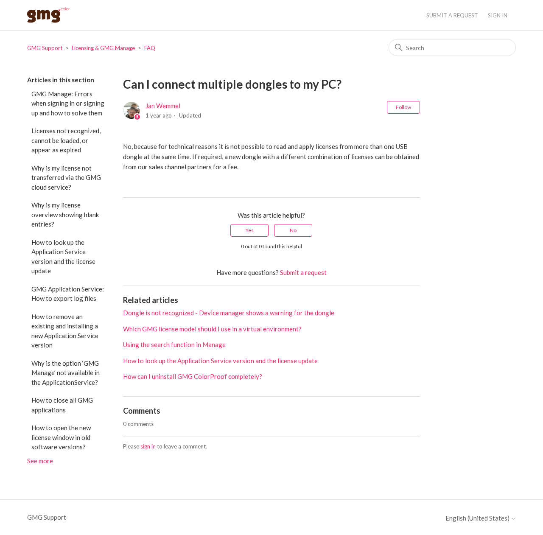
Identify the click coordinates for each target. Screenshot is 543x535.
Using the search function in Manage (174, 344)
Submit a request (452, 15)
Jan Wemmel (163, 105)
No (293, 230)
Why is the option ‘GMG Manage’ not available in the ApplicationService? (65, 372)
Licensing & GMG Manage (103, 48)
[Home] (48, 15)
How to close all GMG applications (62, 405)
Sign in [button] (497, 15)
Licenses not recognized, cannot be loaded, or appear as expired (66, 140)
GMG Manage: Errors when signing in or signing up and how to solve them (67, 103)
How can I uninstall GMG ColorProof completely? (192, 376)
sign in (148, 446)
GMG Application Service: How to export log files (67, 294)
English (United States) (478, 518)
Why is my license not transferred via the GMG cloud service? (66, 177)
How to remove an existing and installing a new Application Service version (64, 331)
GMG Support (44, 48)
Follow (403, 107)
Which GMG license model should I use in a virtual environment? (212, 329)
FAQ (149, 48)
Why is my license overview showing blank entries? (65, 214)
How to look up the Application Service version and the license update (63, 256)
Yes (250, 230)
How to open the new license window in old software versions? (61, 437)
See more (40, 461)
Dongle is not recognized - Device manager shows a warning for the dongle (228, 313)
